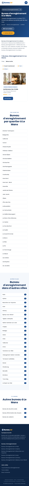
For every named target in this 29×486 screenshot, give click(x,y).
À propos (18, 481)
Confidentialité (20, 479)
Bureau (8, 3)
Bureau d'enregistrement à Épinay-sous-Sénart (14, 460)
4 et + (20, 66)
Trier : (3, 61)
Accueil (3, 24)
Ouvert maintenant (9, 66)
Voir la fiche (7, 98)
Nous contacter (5, 472)
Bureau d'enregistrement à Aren (10, 455)
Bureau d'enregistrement (13, 24)
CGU (15, 479)
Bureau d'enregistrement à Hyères (10, 449)
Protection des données (10, 481)
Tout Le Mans (8, 28)
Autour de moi (9, 33)
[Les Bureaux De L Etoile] (14, 79)
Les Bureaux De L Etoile (10, 89)
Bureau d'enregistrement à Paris (10, 446)
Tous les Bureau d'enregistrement (10, 467)
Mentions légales (9, 479)
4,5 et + (6, 69)
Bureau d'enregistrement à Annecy (10, 457)
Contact (23, 481)
